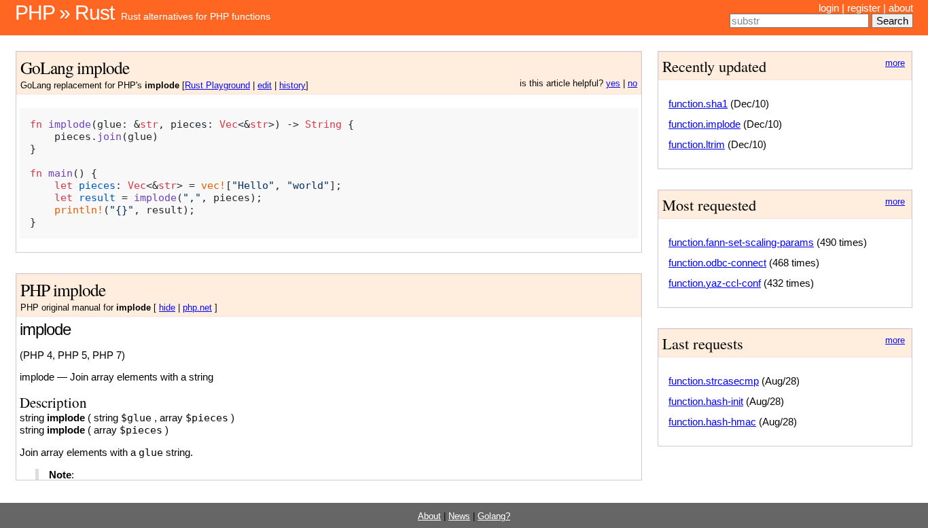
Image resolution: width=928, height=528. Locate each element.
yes (613, 83)
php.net (197, 308)
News (459, 516)
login (829, 8)
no (632, 83)
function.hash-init (705, 401)
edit (264, 85)
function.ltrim (696, 144)
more (895, 63)
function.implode (704, 124)
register (863, 8)
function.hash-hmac (712, 421)
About (429, 516)
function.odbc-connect (717, 262)
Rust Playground (217, 85)
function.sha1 (698, 103)
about (901, 8)
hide (167, 308)
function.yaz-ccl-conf (714, 283)
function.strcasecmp (713, 381)
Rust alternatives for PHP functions (195, 16)
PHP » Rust (64, 12)
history (292, 85)
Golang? (494, 516)
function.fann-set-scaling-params (741, 242)
